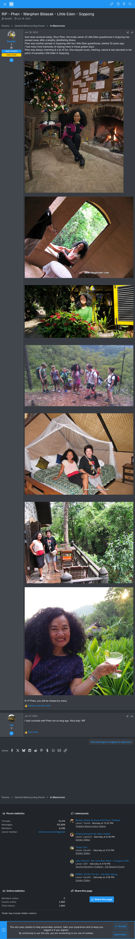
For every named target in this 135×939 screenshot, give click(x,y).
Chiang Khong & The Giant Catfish (93, 833)
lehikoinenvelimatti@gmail (52, 832)
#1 (132, 32)
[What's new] (124, 4)
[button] (5, 4)
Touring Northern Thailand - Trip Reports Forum (100, 866)
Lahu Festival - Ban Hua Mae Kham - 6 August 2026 (102, 860)
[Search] (130, 4)
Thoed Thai (81, 847)
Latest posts (82, 813)
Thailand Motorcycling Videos (91, 826)
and (39, 705)
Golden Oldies (83, 839)
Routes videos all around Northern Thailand (98, 820)
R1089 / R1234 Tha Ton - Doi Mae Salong (96, 874)
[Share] (127, 32)
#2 (132, 716)
